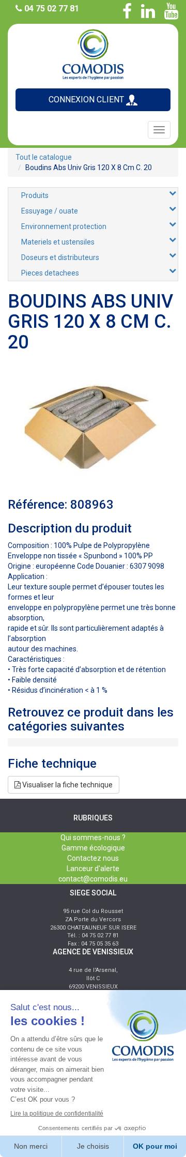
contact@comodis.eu (93, 879)
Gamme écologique (93, 848)
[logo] (93, 53)
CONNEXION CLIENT (87, 99)
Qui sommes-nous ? (93, 837)
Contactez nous (93, 858)
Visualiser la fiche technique (67, 785)
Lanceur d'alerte (93, 868)
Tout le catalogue (44, 157)
